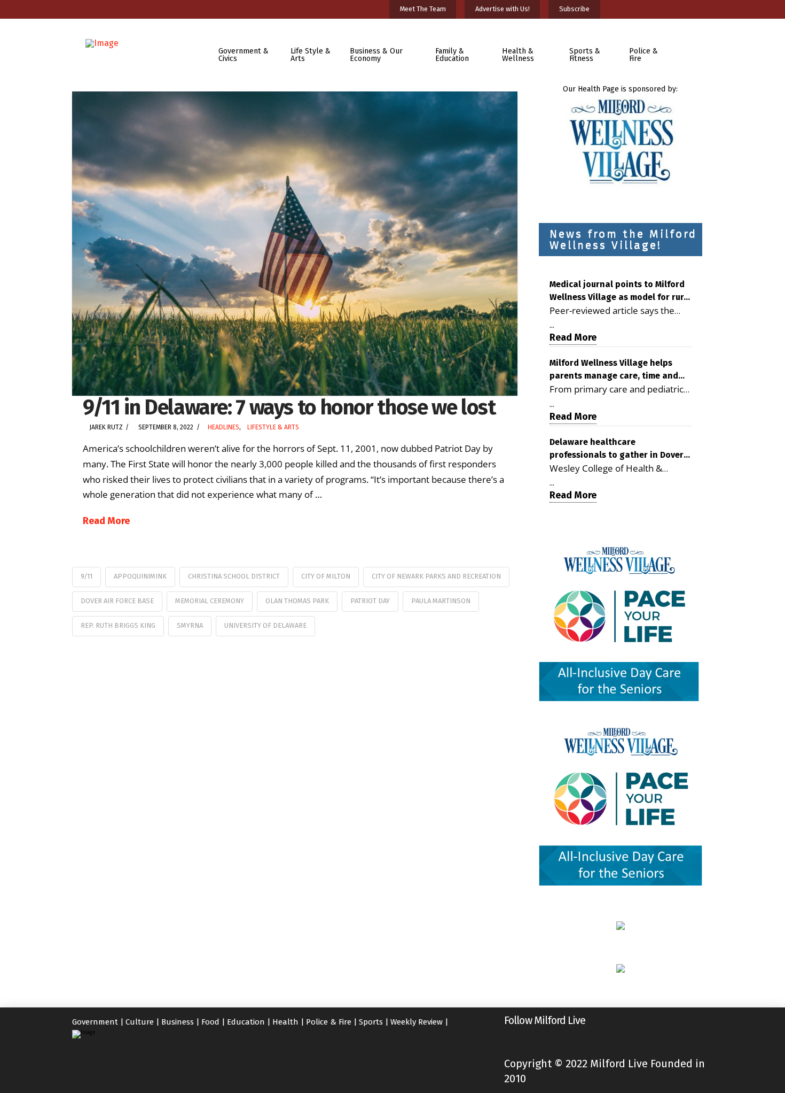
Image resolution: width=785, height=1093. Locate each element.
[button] (693, 47)
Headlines (223, 427)
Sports (371, 1022)
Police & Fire (328, 1022)
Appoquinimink (140, 576)
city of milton (325, 576)
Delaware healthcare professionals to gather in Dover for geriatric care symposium (617, 449)
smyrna (190, 625)
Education (246, 1022)
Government (95, 1022)
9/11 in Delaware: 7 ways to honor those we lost (289, 407)
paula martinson (440, 601)
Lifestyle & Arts (273, 427)
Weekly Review (416, 1022)
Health (285, 1022)
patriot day (370, 601)
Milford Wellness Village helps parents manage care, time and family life (614, 370)
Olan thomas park (297, 601)
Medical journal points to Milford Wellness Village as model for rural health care (621, 291)
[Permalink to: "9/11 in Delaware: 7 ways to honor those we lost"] (294, 243)
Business (177, 1022)
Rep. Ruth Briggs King (118, 625)
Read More (106, 521)
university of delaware (265, 625)
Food (210, 1022)
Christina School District (234, 576)
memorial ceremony (209, 601)
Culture (139, 1022)
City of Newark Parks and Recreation (436, 576)
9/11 (86, 576)
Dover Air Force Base (117, 601)
